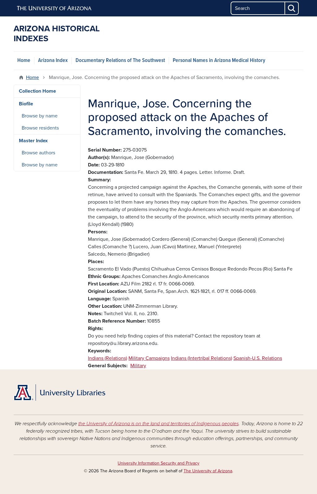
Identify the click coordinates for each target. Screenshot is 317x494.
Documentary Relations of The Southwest (120, 60)
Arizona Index (53, 60)
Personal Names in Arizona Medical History (219, 60)
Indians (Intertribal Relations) (201, 358)
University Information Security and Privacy (158, 463)
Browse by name (40, 116)
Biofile (26, 104)
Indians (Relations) (107, 358)
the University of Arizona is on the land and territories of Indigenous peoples (158, 424)
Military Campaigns (149, 358)
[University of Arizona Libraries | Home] (59, 392)
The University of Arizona (208, 471)
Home (23, 60)
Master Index (33, 141)
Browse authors (38, 153)
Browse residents (40, 128)
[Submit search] (292, 8)
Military (138, 366)
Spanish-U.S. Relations (257, 358)
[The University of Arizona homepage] (54, 8)
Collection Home (37, 91)
